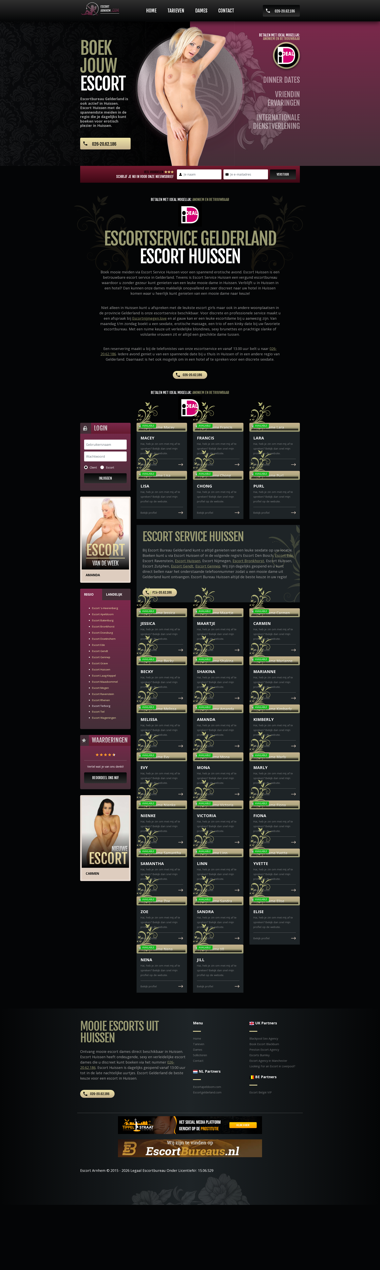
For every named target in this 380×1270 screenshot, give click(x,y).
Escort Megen (100, 688)
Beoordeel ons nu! (105, 778)
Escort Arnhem (92, 1170)
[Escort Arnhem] (101, 9)
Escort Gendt (100, 651)
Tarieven (175, 11)
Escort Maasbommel (105, 681)
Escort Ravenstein (103, 694)
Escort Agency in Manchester (268, 1061)
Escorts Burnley (259, 1055)
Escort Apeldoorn (103, 614)
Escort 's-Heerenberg (105, 608)
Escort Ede (98, 645)
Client (93, 467)
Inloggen (105, 478)
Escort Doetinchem (104, 639)
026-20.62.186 (285, 11)
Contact (226, 11)
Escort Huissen (101, 669)
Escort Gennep (101, 657)
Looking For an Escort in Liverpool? (272, 1066)
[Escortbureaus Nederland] (190, 1147)
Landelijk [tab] (114, 594)
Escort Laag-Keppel (104, 675)
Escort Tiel (98, 711)
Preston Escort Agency (264, 1049)
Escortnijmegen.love (149, 318)
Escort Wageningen (104, 718)
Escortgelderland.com (207, 1092)
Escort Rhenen (101, 700)
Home (151, 11)
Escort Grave (100, 663)
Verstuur (283, 174)
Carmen (92, 873)
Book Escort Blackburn (264, 1044)
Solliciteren (200, 1055)
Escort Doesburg (102, 632)
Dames (201, 11)
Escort (110, 467)
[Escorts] (190, 1124)
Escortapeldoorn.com (207, 1087)
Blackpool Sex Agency (263, 1038)
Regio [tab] (89, 594)
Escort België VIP (260, 1092)
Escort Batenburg (102, 620)
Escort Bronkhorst (103, 626)
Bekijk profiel (149, 464)
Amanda (93, 575)
